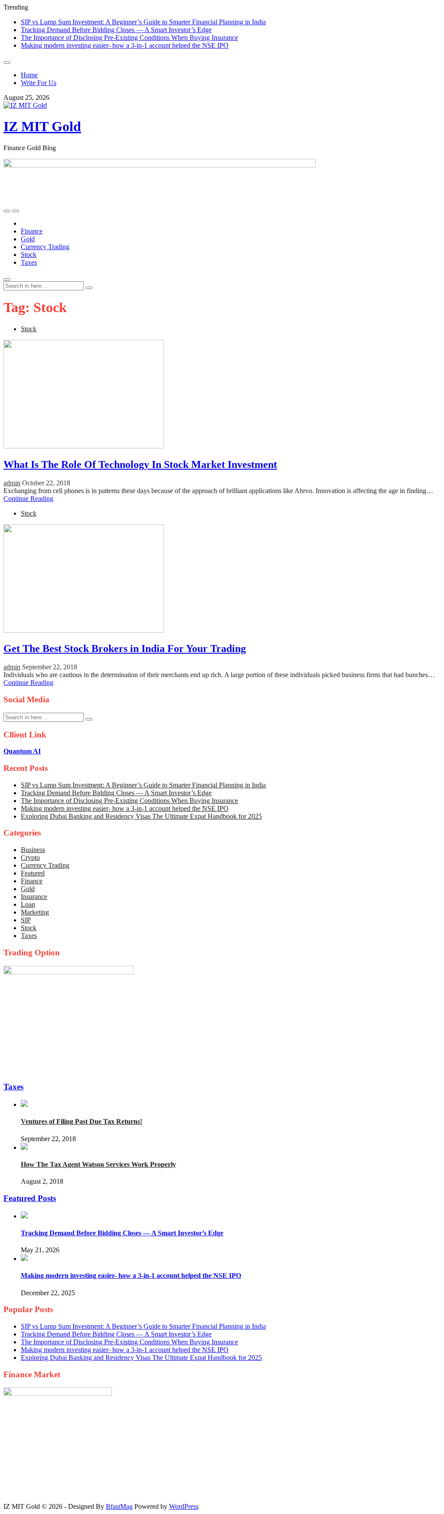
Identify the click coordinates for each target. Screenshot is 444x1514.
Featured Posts (29, 1198)
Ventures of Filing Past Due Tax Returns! (81, 1121)
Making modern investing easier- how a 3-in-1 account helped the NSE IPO (125, 45)
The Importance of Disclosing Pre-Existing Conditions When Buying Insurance (129, 37)
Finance (31, 231)
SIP (26, 920)
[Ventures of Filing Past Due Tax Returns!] (24, 1104)
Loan (28, 904)
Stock (28, 254)
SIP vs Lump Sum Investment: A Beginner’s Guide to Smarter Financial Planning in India (143, 22)
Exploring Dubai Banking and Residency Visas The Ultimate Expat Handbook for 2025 (141, 816)
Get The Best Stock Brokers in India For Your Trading (124, 648)
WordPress (184, 1506)
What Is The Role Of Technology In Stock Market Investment (140, 464)
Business (33, 849)
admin (11, 483)
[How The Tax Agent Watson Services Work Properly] (24, 1147)
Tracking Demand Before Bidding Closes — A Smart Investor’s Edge (116, 29)
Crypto (30, 857)
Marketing (35, 912)
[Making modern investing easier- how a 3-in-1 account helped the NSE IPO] (24, 1258)
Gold (28, 239)
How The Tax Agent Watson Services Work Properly (98, 1164)
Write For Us (38, 82)
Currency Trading (45, 246)
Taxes (29, 262)
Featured (33, 873)
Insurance (34, 896)
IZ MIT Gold (42, 126)
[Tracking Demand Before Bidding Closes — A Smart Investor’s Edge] (24, 1216)
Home (29, 75)
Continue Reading (28, 498)
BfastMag (119, 1506)
